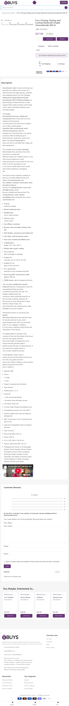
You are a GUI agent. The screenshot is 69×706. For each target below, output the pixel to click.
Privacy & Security (7, 683)
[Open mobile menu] (1, 2)
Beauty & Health (28, 683)
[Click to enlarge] (3, 19)
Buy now (62, 39)
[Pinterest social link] (45, 50)
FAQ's (47, 644)
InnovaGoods (8, 600)
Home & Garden (28, 688)
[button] (10, 616)
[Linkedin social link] (47, 50)
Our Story (49, 639)
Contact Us (49, 642)
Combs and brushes (8, 13)
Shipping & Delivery (7, 680)
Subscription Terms (7, 686)
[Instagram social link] (8, 672)
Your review (8, 526)
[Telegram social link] (49, 50)
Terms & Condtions (7, 688)
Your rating (8, 523)
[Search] (66, 7)
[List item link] (23, 651)
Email (6, 554)
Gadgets (26, 680)
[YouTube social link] (10, 672)
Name (6, 546)
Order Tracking (50, 647)
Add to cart (49, 39)
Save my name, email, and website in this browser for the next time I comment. (32, 562)
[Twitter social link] (43, 50)
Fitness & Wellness (29, 686)
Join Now (64, 2)
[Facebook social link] (41, 50)
